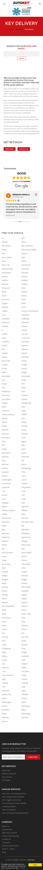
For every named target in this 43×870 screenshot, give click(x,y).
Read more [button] (10, 215)
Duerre (24, 368)
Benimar (5, 284)
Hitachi (4, 422)
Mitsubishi (25, 529)
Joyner (24, 453)
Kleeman (5, 464)
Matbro (24, 510)
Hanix (24, 411)
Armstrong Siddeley (29, 249)
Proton (4, 591)
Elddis (4, 372)
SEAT (4, 641)
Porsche (5, 587)
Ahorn (24, 242)
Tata (3, 671)
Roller (4, 614)
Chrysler (25, 326)
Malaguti (5, 503)
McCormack (6, 518)
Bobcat (24, 292)
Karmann (5, 457)
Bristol (24, 296)
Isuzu (24, 437)
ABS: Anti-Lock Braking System (14, 793)
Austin (24, 261)
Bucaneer (5, 299)
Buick (24, 303)
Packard (5, 572)
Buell (23, 299)
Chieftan (5, 326)
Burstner (5, 307)
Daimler (5, 353)
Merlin (4, 526)
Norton (24, 560)
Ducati (4, 368)
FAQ (3, 380)
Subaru (4, 656)
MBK (23, 514)
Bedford (25, 280)
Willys (24, 710)
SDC (3, 633)
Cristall (4, 345)
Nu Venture (6, 564)
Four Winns (6, 399)
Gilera (4, 407)
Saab (23, 621)
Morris (4, 545)
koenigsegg (26, 468)
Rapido (24, 595)
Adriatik (5, 242)
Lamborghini (6, 480)
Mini (3, 529)
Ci (2, 330)
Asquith (24, 253)
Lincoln (4, 495)
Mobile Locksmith (9, 773)
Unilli (23, 687)
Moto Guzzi (26, 545)
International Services (10, 846)
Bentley (24, 284)
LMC (23, 495)
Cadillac (5, 311)
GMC (23, 407)
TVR (3, 687)
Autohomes (26, 265)
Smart (4, 644)
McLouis (25, 518)
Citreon (24, 330)
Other (24, 568)
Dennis (4, 357)
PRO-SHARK (26, 587)
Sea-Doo (25, 637)
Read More (22, 868)
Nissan (24, 556)
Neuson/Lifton (7, 552)
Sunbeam (25, 656)
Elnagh (24, 372)
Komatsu (5, 472)
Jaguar (24, 441)
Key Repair (6, 780)
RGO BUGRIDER (8, 606)
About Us (5, 826)
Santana (25, 625)
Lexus (24, 491)
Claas (4, 338)
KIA (23, 460)
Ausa (4, 261)
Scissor (24, 629)
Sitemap (31, 860)
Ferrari (4, 384)
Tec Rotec (25, 671)
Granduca (5, 411)
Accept (35, 865)
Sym (3, 664)
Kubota (4, 476)
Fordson (25, 395)
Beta (23, 288)
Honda (4, 426)
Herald (24, 414)
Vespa (4, 698)
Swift (23, 660)
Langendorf (26, 487)
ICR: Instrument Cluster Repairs (14, 803)
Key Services (7, 777)
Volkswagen (6, 702)
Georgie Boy (26, 403)
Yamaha (25, 717)
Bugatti (4, 303)
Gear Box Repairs (9, 810)
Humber (25, 426)
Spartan (24, 644)
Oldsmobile (26, 564)
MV (3, 549)
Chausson (5, 322)
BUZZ (24, 307)
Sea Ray (5, 637)
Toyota (24, 679)
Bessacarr (6, 288)
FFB (23, 384)
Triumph (5, 683)
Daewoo (25, 345)
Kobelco (5, 468)
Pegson (24, 572)
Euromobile (26, 376)
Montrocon (26, 537)
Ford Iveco (6, 395)
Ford (23, 391)
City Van (25, 334)
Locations (6, 842)
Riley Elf (24, 606)
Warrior (5, 706)
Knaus (24, 464)
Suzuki (4, 660)
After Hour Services (9, 833)
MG (23, 526)
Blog (4, 852)
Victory (24, 698)
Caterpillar (6, 319)
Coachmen (26, 338)
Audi (23, 257)
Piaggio (24, 579)
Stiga (4, 652)
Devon (24, 361)
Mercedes (5, 522)
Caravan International (30, 311)
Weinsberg (26, 706)
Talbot (24, 667)
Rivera (24, 610)
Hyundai (25, 434)
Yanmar (5, 721)
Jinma (24, 449)
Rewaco (25, 602)
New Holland (26, 552)
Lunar (24, 499)
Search (21, 58)
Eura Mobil (6, 376)
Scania (4, 629)
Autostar (25, 272)
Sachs (4, 625)
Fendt (24, 380)
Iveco (4, 441)
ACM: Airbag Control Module (13, 797)
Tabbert (25, 664)
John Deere (6, 453)
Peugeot (5, 579)
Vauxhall (25, 694)
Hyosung (5, 434)
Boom (4, 296)
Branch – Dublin (8, 849)
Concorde (25, 341)
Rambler (5, 595)
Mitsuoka (5, 533)
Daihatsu (25, 349)
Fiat (3, 387)
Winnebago (26, 713)
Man (23, 503)
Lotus (4, 499)
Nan (23, 549)
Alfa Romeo (6, 246)
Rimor (4, 610)
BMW (4, 292)
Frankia (24, 399)
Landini (24, 483)
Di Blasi (5, 364)
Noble (4, 560)
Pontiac (24, 583)
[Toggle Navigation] (4, 4)
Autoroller (25, 269)
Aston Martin (7, 257)
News (4, 556)
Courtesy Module (8, 806)
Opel (3, 568)
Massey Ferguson (9, 510)
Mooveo (5, 541)
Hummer (5, 430)
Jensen (4, 449)
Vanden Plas (6, 694)
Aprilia (4, 249)
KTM (23, 472)
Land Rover (6, 483)
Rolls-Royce (6, 618)
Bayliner (5, 280)
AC (3, 238)
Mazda (4, 514)
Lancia (24, 480)
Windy (4, 713)
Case (4, 315)
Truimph (25, 683)
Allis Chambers (27, 246)
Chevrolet (25, 322)
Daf (3, 349)
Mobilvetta (26, 533)
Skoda (24, 641)
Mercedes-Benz (28, 522)
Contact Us (23, 149)
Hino (23, 418)
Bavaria (24, 276)
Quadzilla (25, 591)
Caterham (25, 315)
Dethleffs (25, 357)
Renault (5, 602)
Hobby (24, 422)
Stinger (24, 652)
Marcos (5, 506)
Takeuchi (5, 667)
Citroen (4, 334)
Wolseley (5, 717)
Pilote (4, 583)
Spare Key (6, 770)
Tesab (24, 675)
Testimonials (7, 829)
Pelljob (4, 575)
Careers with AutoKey (10, 836)
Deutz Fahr (6, 361)
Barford (5, 276)
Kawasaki (25, 457)
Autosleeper (6, 272)
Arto (3, 253)
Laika (24, 476)
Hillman (5, 418)
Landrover (6, 487)
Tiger (4, 679)
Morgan (25, 541)
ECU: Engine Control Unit (11, 800)
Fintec (24, 387)
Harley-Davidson (8, 414)
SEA (23, 633)
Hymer (24, 430)
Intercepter (6, 437)
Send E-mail (9, 149)
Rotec (24, 618)
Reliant (24, 598)
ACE (23, 238)
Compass (5, 341)
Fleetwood (6, 391)
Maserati (25, 506)
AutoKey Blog (7, 269)
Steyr (23, 648)
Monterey (5, 537)
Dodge (24, 364)
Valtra (24, 690)
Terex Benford (7, 675)
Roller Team (26, 614)
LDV (3, 491)
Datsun (24, 353)
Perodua (25, 575)
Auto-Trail (5, 265)
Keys (3, 460)
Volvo (24, 702)
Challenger (26, 319)
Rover (4, 621)
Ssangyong (6, 648)
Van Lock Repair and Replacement (15, 813)
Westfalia (5, 710)
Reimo (4, 598)
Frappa (4, 403)
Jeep (23, 445)
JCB (3, 445)
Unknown (5, 690)
